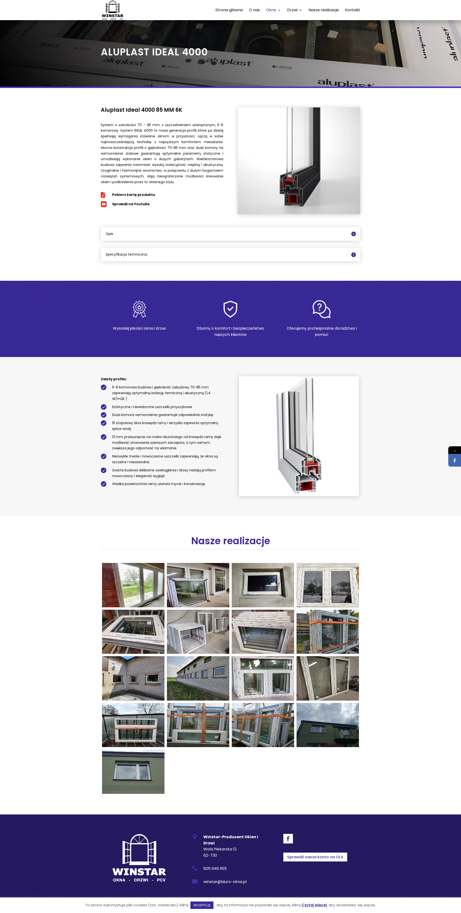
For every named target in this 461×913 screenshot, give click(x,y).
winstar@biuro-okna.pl (225, 881)
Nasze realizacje (324, 10)
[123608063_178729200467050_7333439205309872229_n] (133, 606)
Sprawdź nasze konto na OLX (315, 857)
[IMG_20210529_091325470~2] (198, 652)
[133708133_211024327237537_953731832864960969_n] (263, 606)
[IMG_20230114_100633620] (263, 745)
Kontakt (352, 10)
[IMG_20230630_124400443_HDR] (328, 745)
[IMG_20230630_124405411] (133, 792)
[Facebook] (454, 460)
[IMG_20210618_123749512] (263, 652)
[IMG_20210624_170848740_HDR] (198, 699)
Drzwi (292, 10)
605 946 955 (215, 868)
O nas (254, 10)
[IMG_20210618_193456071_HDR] (328, 652)
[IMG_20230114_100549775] (198, 745)
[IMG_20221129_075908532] (328, 699)
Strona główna (229, 10)
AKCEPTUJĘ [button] (202, 905)
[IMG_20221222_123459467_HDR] (133, 745)
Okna (271, 10)
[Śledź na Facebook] (288, 838)
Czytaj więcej (314, 904)
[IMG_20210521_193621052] (133, 652)
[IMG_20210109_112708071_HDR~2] (328, 606)
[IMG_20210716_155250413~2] (263, 699)
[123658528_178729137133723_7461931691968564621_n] (198, 606)
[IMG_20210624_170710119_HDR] (133, 699)
